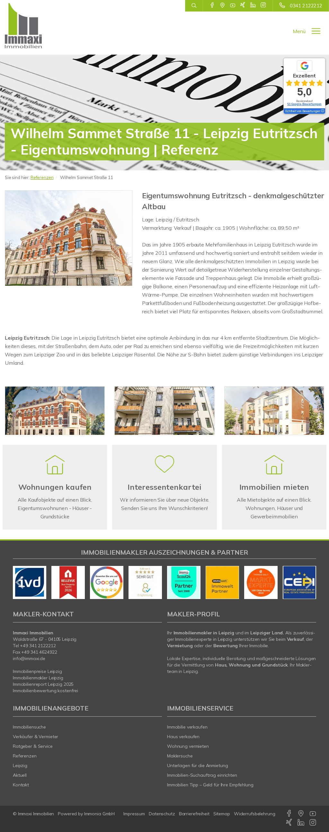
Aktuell (20, 775)
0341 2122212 (306, 6)
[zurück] (20, 582)
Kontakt (21, 785)
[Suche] (194, 6)
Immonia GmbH (99, 814)
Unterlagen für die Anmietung (197, 765)
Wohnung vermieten (188, 746)
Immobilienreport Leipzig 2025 (43, 684)
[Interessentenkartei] (164, 472)
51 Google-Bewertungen (304, 104)
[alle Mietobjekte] (274, 472)
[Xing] (242, 5)
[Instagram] (263, 5)
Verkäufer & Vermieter (35, 736)
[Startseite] (27, 25)
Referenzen (42, 177)
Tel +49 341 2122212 (34, 646)
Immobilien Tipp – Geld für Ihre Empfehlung (210, 785)
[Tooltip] (322, 111)
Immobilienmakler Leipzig (38, 678)
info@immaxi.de (29, 658)
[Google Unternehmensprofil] (222, 5)
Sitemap (221, 814)
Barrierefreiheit (194, 814)
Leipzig (20, 765)
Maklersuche (180, 756)
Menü (299, 31)
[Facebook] (212, 5)
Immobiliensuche (29, 727)
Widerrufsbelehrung (254, 814)
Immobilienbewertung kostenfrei (45, 690)
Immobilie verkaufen (187, 727)
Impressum (134, 814)
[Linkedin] (253, 5)
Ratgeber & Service (33, 746)
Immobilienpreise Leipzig (37, 671)
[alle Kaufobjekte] (55, 472)
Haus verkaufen (183, 736)
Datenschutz (162, 814)
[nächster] (309, 582)
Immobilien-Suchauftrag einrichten (202, 775)
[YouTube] (233, 5)
